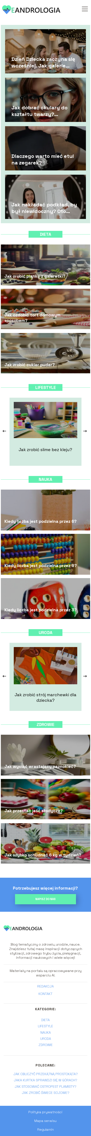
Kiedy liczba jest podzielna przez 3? (40, 610)
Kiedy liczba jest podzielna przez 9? (40, 565)
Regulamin (45, 1129)
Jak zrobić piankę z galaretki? (34, 276)
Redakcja (45, 986)
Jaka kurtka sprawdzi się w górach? (45, 1080)
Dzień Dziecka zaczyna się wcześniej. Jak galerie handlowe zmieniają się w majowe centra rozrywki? (43, 62)
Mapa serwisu (45, 1121)
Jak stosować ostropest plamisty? (45, 1086)
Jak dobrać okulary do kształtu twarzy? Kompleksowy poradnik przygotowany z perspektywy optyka (40, 110)
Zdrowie (45, 724)
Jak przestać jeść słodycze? (33, 810)
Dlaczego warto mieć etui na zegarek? (42, 159)
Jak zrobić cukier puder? (29, 364)
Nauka (45, 479)
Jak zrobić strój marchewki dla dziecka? (45, 697)
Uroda (45, 632)
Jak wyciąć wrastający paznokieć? (40, 766)
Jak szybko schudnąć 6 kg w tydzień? (42, 855)
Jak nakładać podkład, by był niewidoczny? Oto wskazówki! (44, 207)
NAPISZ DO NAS (45, 899)
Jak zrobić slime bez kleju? (45, 449)
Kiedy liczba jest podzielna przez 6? (40, 521)
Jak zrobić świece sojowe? (45, 1092)
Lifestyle (45, 387)
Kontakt (45, 994)
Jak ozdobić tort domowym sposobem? (32, 317)
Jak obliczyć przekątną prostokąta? (45, 1074)
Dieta (45, 234)
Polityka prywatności (45, 1112)
